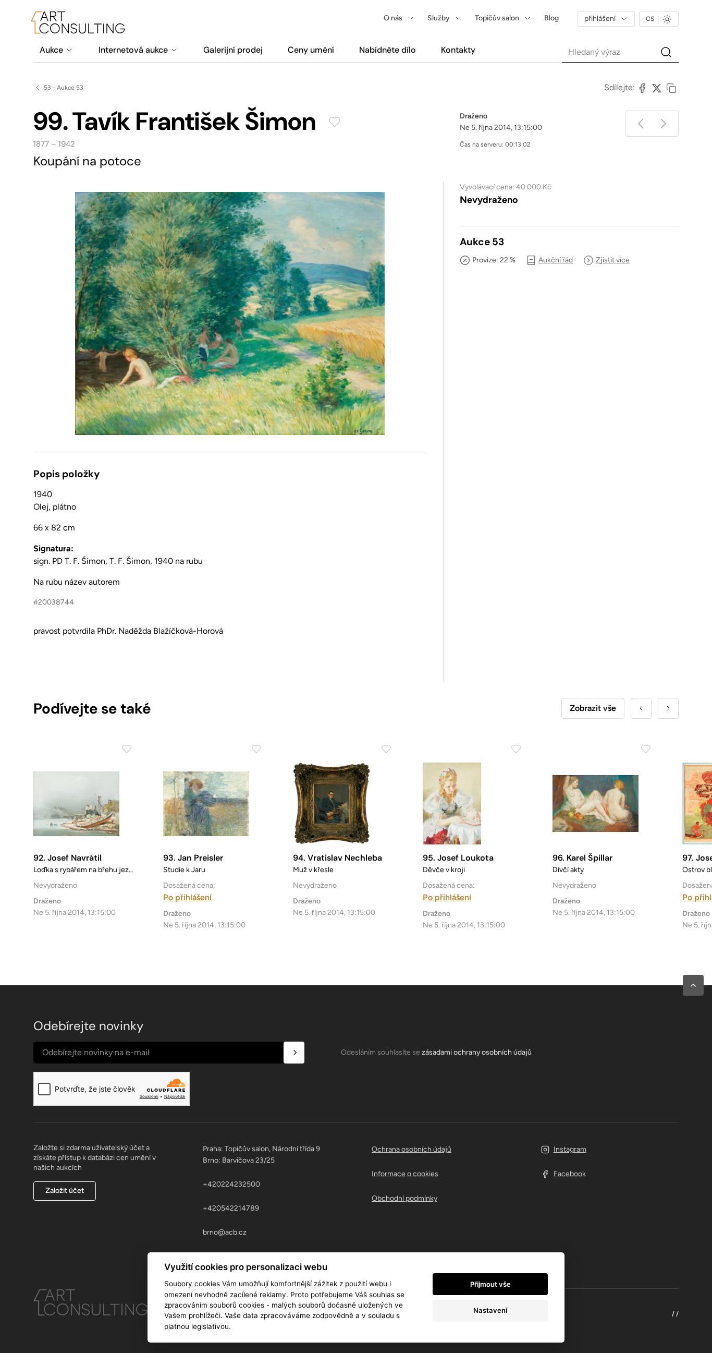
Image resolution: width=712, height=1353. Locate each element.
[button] (693, 985)
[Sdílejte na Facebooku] (642, 87)
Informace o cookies (405, 1173)
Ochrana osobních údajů (411, 1149)
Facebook (570, 1173)
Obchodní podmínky (404, 1198)
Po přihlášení (187, 897)
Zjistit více (613, 260)
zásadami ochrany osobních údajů (477, 1052)
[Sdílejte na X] (657, 87)
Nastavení (490, 1310)
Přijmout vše (490, 1284)
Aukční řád (555, 260)
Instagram (570, 1149)
